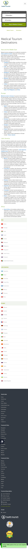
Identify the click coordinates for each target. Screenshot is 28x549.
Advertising (3, 399)
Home (2, 397)
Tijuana (2, 475)
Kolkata (2, 446)
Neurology (5, 502)
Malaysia (6, 242)
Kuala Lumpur (4, 448)
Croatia (5, 314)
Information (3, 409)
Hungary (6, 333)
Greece (5, 329)
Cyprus (5, 318)
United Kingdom (7, 380)
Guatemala (6, 285)
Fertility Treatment (6, 500)
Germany (6, 325)
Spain (5, 366)
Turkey (5, 373)
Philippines (6, 246)
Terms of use (3, 415)
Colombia (6, 278)
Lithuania (6, 340)
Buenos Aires (4, 434)
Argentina (6, 271)
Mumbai (3, 463)
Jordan (5, 238)
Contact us (3, 421)
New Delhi (3, 465)
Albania (5, 307)
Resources (3, 411)
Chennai (3, 436)
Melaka (2, 461)
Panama (5, 293)
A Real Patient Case (5, 405)
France (5, 322)
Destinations (18, 30)
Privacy (2, 413)
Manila (2, 452)
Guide (2, 401)
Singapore (6, 249)
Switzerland (6, 369)
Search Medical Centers (15, 24)
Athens (2, 481)
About (2, 419)
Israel (5, 235)
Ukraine (5, 377)
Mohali (2, 479)
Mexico (5, 289)
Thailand (6, 257)
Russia (5, 362)
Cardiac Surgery (6, 496)
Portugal (5, 355)
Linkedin (4, 512)
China (5, 224)
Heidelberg (3, 477)
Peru (5, 296)
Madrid (2, 450)
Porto (2, 483)
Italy (5, 336)
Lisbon (2, 485)
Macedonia (6, 344)
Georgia (5, 227)
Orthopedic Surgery (7, 504)
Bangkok (3, 430)
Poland (5, 351)
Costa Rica (6, 282)
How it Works (4, 403)
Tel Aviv (2, 473)
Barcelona (3, 432)
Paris (2, 487)
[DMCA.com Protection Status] (9, 534)
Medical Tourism (10, 30)
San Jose (3, 469)
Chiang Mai (3, 438)
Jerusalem (3, 444)
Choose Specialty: (6, 12)
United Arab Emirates (8, 260)
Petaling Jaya (4, 467)
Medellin (3, 454)
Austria (5, 311)
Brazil (5, 274)
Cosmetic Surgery (6, 498)
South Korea (6, 253)
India (5, 231)
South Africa (7, 209)
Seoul (2, 471)
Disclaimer (3, 417)
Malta (5, 347)
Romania (6, 358)
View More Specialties (5, 506)
